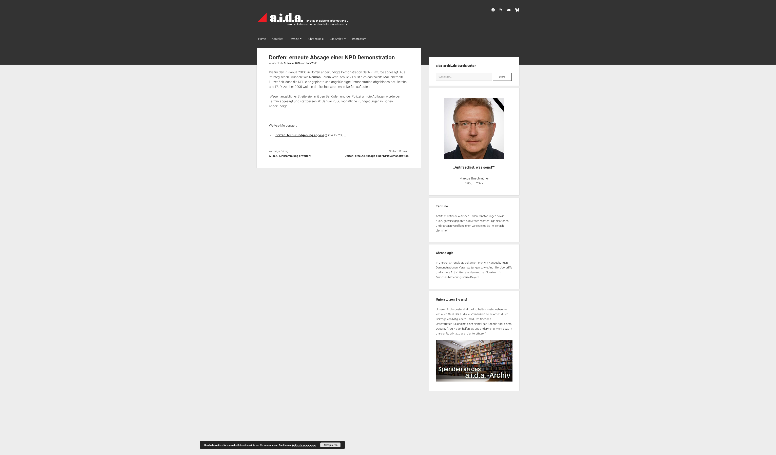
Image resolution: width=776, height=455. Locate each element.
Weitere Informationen (304, 445)
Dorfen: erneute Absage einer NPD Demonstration (376, 155)
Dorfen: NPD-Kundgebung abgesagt (301, 135)
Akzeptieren (330, 445)
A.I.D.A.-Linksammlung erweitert (290, 155)
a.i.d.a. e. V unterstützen (470, 333)
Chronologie (316, 38)
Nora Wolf (311, 63)
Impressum (359, 38)
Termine (294, 38)
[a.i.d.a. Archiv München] (303, 26)
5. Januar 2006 (292, 63)
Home (262, 38)
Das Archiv (336, 38)
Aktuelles (277, 38)
